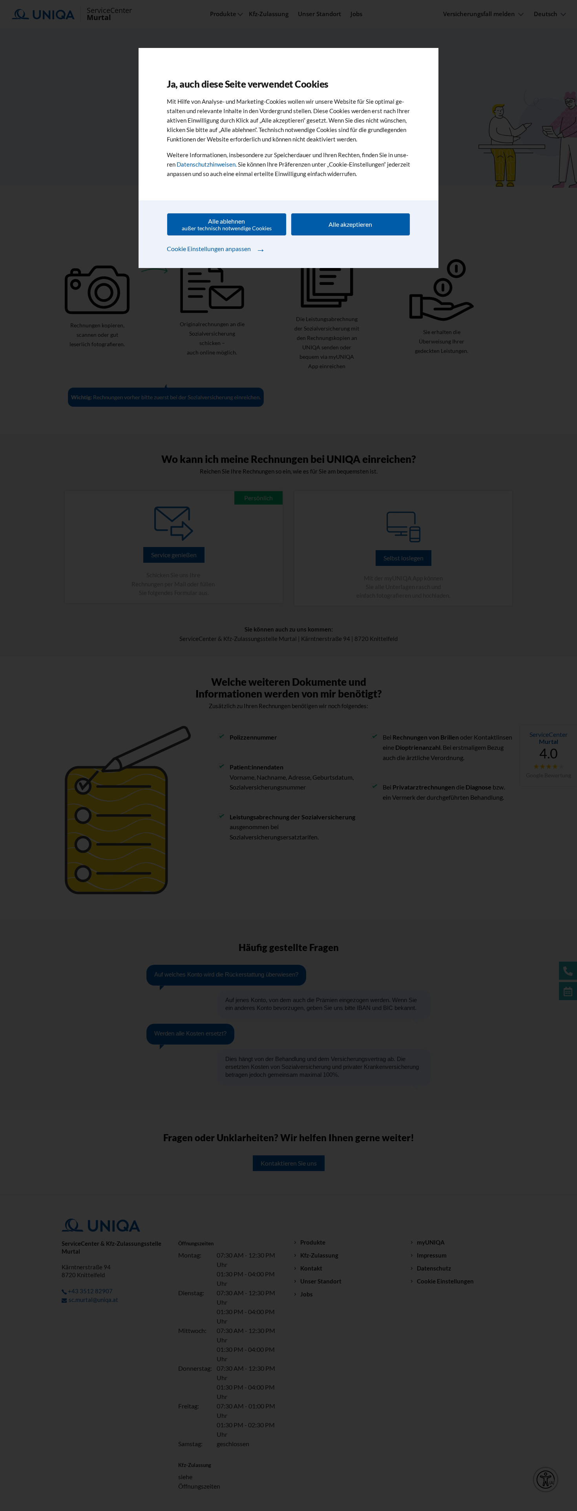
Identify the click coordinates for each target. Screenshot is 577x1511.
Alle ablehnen (227, 224)
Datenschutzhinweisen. (207, 164)
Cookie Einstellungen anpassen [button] (216, 248)
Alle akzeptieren (350, 224)
